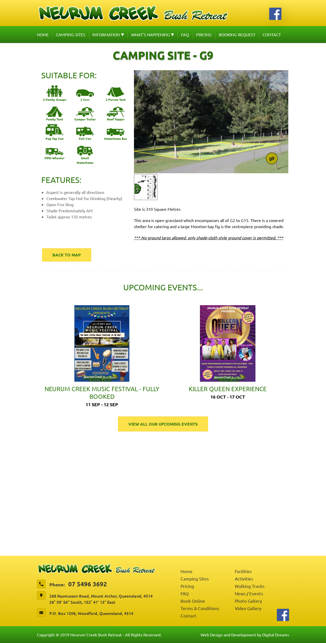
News (240, 593)
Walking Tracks (250, 586)
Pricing (204, 34)
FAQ (185, 34)
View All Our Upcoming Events (163, 424)
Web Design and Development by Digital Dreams (245, 634)
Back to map (66, 254)
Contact (272, 34)
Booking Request (237, 34)
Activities (244, 578)
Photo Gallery (248, 600)
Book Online (193, 600)
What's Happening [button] (151, 34)
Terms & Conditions (200, 608)
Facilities (243, 571)
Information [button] (106, 34)
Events (256, 593)
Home (43, 34)
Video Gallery (248, 608)
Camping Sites (70, 34)
